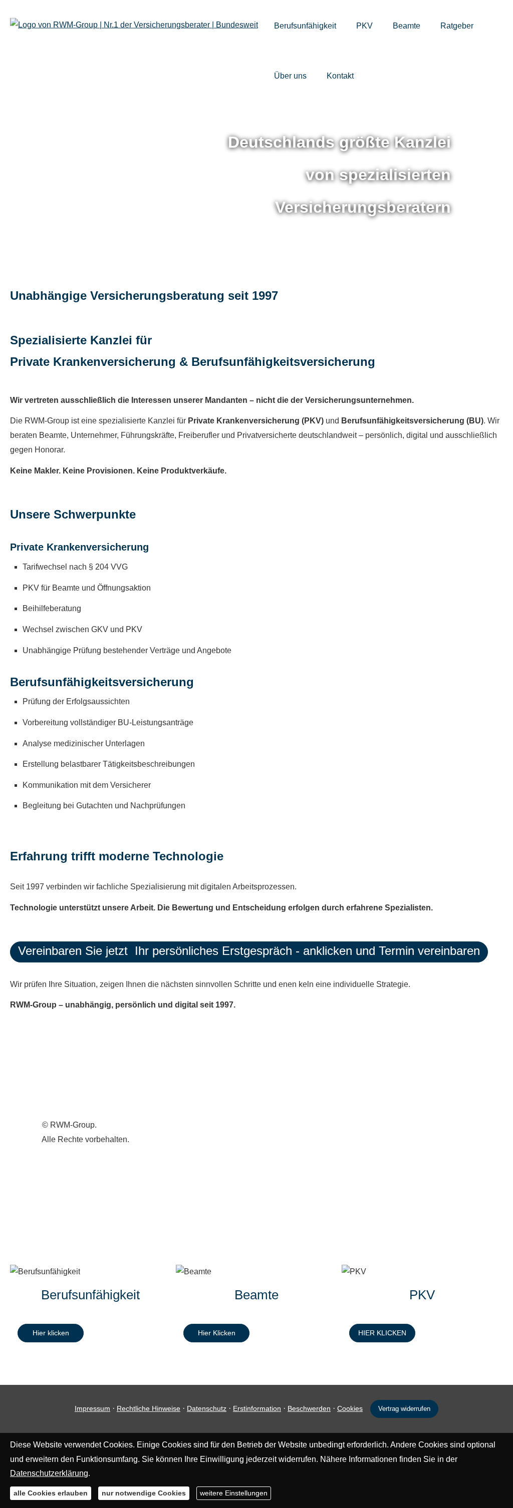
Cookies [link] (350, 1408)
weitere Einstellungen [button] (234, 1493)
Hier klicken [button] (51, 1333)
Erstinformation (257, 1408)
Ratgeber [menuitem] (456, 26)
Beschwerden (309, 1408)
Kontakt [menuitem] (340, 76)
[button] (249, 951)
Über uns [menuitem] (290, 76)
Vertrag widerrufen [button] (404, 1408)
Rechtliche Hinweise (148, 1408)
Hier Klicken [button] (216, 1333)
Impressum (92, 1408)
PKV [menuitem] (364, 26)
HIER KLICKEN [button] (382, 1333)
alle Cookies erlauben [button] (51, 1493)
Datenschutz (206, 1408)
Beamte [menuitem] (406, 26)
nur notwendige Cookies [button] (144, 1493)
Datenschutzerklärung (49, 1473)
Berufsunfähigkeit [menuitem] (305, 26)
